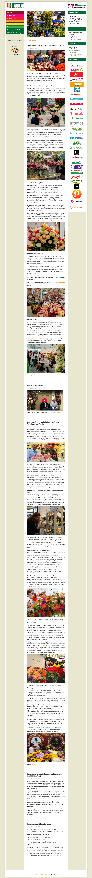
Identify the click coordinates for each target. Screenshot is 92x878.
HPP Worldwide (43, 874)
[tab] (77, 12)
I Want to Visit (11, 15)
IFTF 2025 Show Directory (14, 33)
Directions (10, 27)
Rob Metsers (58, 412)
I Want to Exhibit (11, 18)
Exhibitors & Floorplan (13, 21)
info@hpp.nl (75, 56)
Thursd (33, 376)
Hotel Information (12, 24)
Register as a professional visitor (35, 339)
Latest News (10, 12)
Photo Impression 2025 (13, 30)
